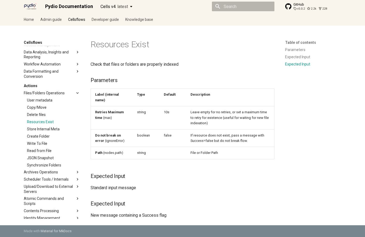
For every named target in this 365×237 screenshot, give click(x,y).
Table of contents (300, 42)
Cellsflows (76, 19)
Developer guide (105, 19)
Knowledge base (139, 19)
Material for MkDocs (56, 231)
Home (29, 19)
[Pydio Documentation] (30, 6)
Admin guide (51, 19)
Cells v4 (114, 6)
